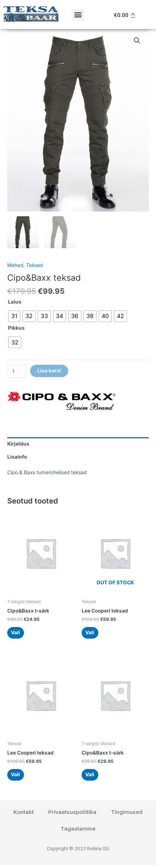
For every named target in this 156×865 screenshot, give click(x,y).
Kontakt (23, 812)
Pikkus (16, 328)
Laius (14, 302)
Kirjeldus (18, 444)
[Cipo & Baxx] (61, 403)
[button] (78, 15)
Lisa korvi (49, 370)
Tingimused (127, 812)
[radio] (14, 316)
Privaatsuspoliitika (72, 812)
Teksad (34, 265)
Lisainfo (17, 457)
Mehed (15, 265)
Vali (15, 632)
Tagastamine (78, 829)
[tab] (78, 443)
